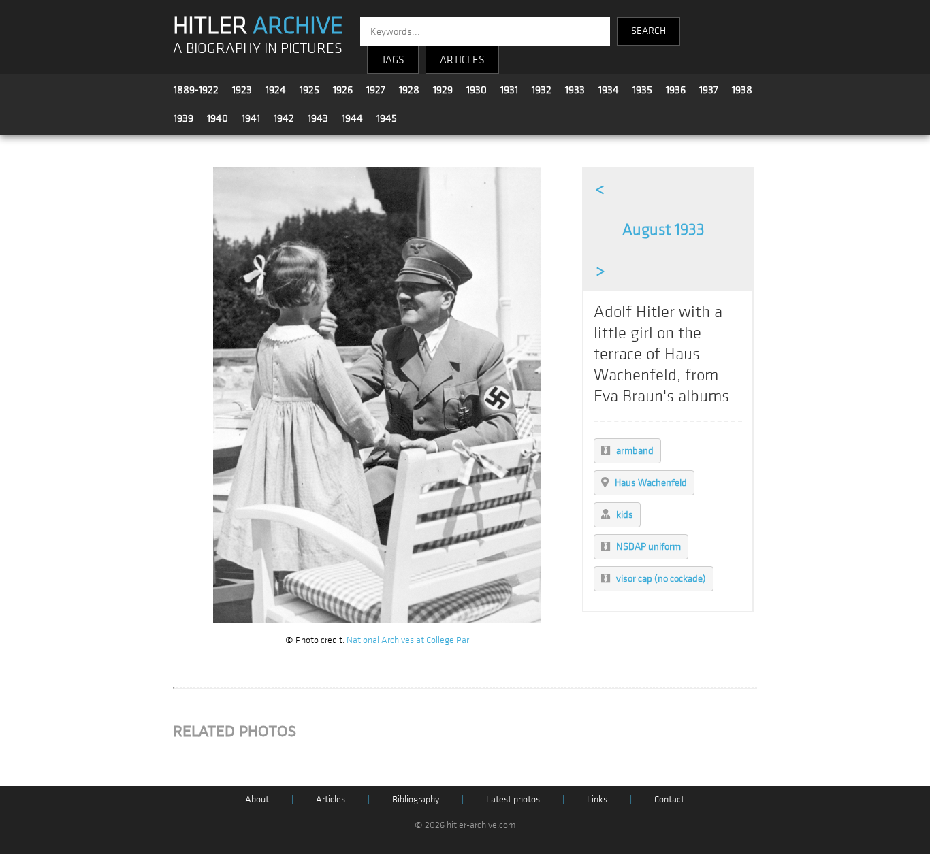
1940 (217, 118)
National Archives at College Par (408, 640)
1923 (242, 90)
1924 (276, 90)
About (257, 799)
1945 (386, 118)
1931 (509, 90)
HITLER (258, 26)
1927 (375, 90)
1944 (352, 118)
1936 (676, 90)
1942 (284, 118)
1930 (476, 90)
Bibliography (415, 799)
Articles (330, 799)
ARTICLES (462, 60)
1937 (708, 90)
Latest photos (513, 799)
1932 (541, 90)
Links (597, 799)
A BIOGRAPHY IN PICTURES (257, 48)
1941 (251, 118)
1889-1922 (196, 90)
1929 (443, 90)
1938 (742, 90)
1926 (343, 90)
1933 (575, 90)
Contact (669, 799)
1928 (409, 90)
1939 (183, 118)
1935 (642, 90)
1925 (309, 90)
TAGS (392, 60)
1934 (608, 90)
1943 (318, 118)
